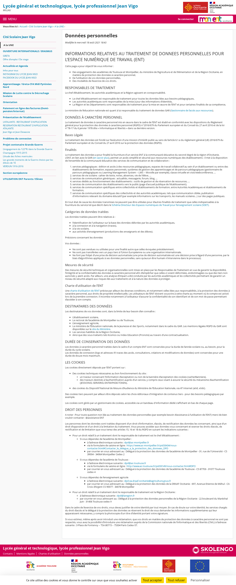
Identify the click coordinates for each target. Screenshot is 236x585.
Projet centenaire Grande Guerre (23, 144)
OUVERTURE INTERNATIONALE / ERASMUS (27, 51)
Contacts (8, 553)
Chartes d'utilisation (49, 553)
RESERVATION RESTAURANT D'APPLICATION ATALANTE (25, 127)
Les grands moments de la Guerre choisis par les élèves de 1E (28, 161)
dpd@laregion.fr (126, 495)
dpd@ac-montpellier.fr (136, 442)
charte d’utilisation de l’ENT (85, 290)
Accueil (23, 26)
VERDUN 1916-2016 (13, 166)
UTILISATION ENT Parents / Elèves (23, 179)
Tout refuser (176, 580)
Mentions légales (25, 553)
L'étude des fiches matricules (17, 156)
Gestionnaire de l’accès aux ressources (191, 110)
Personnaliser (200, 580)
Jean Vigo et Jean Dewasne (16, 132)
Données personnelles (76, 553)
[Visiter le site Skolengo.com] (212, 552)
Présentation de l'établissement (22, 117)
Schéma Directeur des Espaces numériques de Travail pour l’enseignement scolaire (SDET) (160, 205)
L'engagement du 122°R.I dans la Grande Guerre (27, 149)
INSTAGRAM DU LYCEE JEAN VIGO (20, 74)
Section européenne (15, 173)
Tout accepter (152, 580)
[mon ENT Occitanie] (215, 19)
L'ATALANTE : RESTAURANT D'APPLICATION (25, 122)
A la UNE (59, 26)
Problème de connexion (17, 138)
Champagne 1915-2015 (15, 152)
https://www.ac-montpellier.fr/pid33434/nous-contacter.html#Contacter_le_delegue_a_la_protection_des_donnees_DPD (132, 447)
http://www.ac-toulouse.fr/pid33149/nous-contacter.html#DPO (161, 466)
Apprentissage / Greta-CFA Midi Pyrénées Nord (27, 85)
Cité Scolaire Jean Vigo (41, 26)
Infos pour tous (10, 70)
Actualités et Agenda (15, 66)
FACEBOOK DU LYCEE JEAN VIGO (20, 77)
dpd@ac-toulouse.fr (135, 463)
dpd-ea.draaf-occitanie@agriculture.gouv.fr (147, 481)
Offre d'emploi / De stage (16, 59)
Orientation (10, 102)
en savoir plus (101, 157)
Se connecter (186, 19)
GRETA (6, 55)
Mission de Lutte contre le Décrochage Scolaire (26, 94)
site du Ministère (101, 329)
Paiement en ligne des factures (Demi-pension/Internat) (26, 110)
